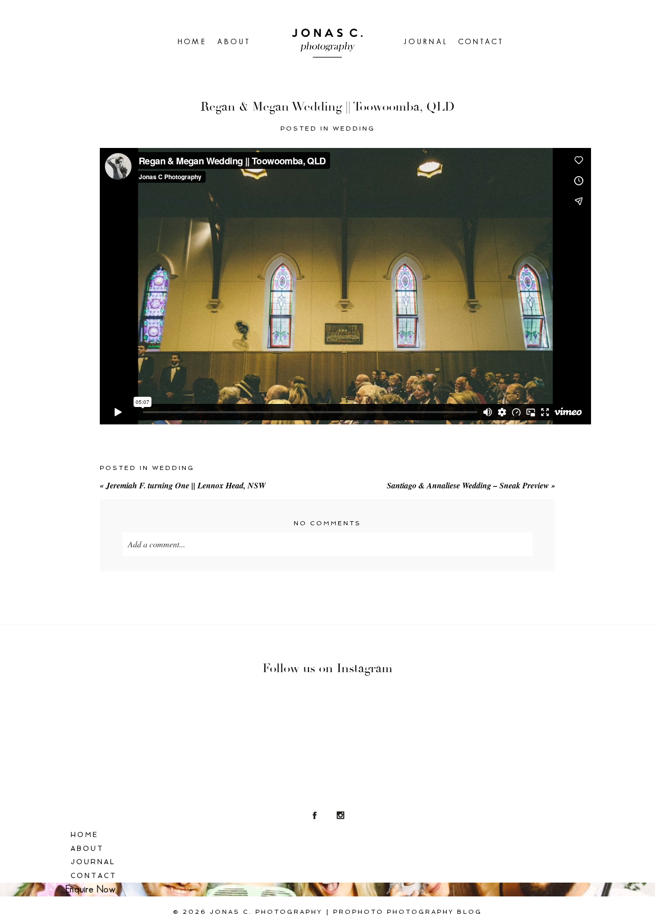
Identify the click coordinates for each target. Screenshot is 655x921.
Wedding (354, 128)
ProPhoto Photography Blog (407, 911)
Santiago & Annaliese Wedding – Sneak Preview (471, 485)
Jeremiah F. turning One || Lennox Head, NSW (183, 485)
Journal (426, 41)
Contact (481, 41)
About (234, 41)
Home (193, 41)
